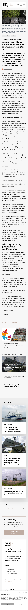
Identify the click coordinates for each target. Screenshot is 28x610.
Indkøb (13, 35)
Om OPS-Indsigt (11, 571)
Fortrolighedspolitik (22, 592)
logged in (10, 509)
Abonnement (10, 569)
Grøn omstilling (6, 35)
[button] (24, 5)
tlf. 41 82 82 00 (8, 582)
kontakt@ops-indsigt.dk (11, 584)
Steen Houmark (8, 69)
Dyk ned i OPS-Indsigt (9, 322)
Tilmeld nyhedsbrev (12, 573)
